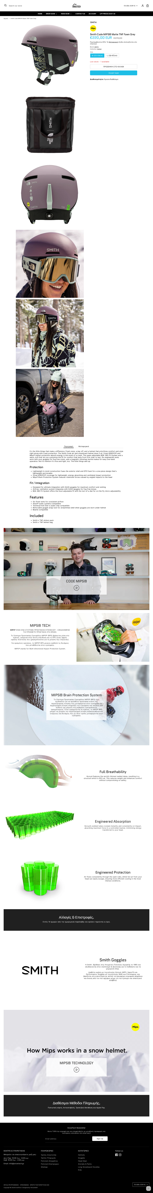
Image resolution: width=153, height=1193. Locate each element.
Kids (80, 1170)
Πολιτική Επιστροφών (50, 1164)
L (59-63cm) (112, 55)
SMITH (96, 47)
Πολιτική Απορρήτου (49, 1161)
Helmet (99, 49)
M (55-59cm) (97, 55)
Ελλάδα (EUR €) (129, 6)
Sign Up (100, 1139)
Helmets (81, 1155)
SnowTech (18, 1187)
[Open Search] (5, 5)
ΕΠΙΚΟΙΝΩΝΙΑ (24, 1185)
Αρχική (6, 18)
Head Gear (82, 1161)
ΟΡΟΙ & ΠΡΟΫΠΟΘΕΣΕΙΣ (11, 1185)
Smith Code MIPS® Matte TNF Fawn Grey (23, 18)
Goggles (81, 1158)
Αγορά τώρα (114, 73)
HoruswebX (34, 1187)
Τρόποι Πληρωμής (48, 1158)
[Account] (142, 5)
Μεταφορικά (113, 42)
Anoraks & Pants (85, 1164)
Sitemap (44, 1167)
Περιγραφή (68, 446)
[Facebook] (116, 1155)
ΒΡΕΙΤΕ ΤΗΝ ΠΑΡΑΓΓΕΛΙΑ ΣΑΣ (39, 1185)
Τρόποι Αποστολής (48, 1155)
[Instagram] (120, 1155)
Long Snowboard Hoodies (89, 1167)
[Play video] (76, 588)
